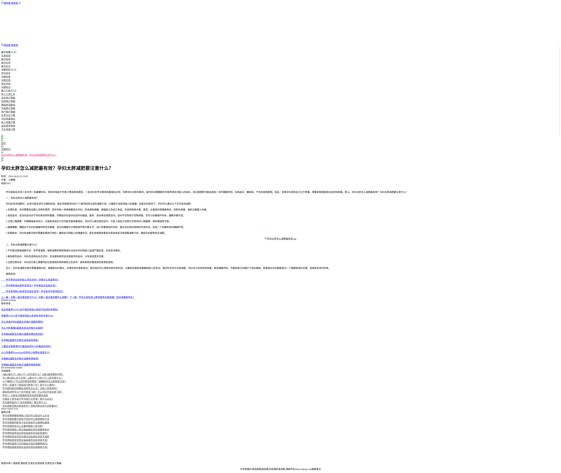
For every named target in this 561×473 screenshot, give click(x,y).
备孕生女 (6, 17)
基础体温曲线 (8, 105)
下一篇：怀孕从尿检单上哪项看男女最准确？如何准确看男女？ (102, 297)
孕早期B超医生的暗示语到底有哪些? (20, 340)
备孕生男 (6, 13)
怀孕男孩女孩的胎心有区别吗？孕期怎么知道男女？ (30, 280)
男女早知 (6, 31)
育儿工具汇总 (8, 94)
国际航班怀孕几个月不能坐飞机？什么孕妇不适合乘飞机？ (32, 392)
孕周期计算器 (8, 108)
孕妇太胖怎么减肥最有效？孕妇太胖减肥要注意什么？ (29, 155)
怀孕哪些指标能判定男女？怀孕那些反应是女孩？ (29, 285)
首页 (3, 48)
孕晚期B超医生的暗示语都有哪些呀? (20, 358)
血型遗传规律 (8, 126)
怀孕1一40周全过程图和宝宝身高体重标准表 (25, 395)
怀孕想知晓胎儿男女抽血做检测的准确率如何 (25, 429)
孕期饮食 (6, 27)
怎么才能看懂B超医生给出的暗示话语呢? (22, 328)
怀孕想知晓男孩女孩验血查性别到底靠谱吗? (25, 433)
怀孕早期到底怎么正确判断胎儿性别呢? (22, 426)
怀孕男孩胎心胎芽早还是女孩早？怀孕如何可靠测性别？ (32, 291)
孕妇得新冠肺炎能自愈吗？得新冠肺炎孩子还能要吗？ (30, 406)
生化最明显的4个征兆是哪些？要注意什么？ (25, 402)
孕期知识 (6, 34)
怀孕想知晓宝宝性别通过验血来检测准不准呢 (25, 436)
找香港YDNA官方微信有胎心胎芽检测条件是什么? (27, 315)
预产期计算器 (8, 112)
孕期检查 (6, 24)
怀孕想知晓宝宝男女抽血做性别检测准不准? (25, 440)
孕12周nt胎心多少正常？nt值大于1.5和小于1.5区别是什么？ (32, 378)
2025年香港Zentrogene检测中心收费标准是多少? (25, 352)
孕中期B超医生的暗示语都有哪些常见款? (22, 334)
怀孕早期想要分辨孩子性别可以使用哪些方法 (25, 419)
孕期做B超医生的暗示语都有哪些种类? (21, 365)
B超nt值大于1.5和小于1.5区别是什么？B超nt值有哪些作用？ (33, 374)
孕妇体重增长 (8, 119)
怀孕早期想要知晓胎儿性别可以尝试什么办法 (25, 415)
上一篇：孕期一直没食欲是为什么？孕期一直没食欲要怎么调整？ (35, 297)
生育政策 (6, 6)
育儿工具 (6, 38)
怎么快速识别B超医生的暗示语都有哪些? (22, 322)
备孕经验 (6, 10)
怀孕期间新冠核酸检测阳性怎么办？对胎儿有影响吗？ (30, 388)
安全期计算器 (8, 98)
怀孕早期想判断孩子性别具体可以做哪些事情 (25, 422)
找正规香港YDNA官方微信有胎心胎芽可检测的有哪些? (29, 309)
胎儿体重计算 (8, 122)
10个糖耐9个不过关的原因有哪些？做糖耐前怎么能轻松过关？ (34, 381)
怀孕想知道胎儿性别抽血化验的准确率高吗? (25, 443)
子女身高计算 (8, 129)
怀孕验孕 (6, 20)
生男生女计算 (8, 115)
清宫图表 (6, 41)
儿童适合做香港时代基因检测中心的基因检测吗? (26, 346)
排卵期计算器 (8, 101)
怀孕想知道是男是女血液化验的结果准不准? (25, 447)
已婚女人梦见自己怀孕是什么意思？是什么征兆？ (28, 399)
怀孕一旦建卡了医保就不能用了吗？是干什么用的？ (29, 385)
